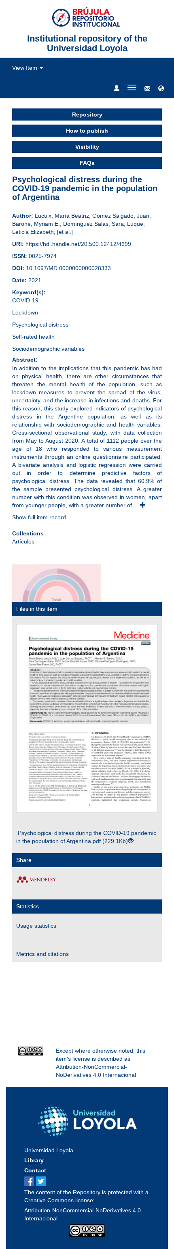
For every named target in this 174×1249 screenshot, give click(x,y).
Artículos (23, 541)
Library (34, 1160)
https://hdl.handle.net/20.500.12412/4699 (78, 244)
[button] (161, 88)
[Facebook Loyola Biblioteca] (30, 1182)
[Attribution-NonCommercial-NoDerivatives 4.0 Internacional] (31, 1051)
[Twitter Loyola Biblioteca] (42, 1182)
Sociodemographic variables (48, 349)
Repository (87, 114)
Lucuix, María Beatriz (62, 215)
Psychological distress (40, 324)
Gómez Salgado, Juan (120, 215)
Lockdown (25, 312)
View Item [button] (25, 68)
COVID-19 (25, 300)
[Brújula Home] (87, 16)
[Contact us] (147, 88)
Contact (35, 1170)
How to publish (87, 130)
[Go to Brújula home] (87, 1119)
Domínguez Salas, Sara (93, 224)
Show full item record (39, 517)
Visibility (87, 147)
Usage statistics (36, 925)
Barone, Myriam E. (36, 224)
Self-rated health (33, 336)
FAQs (87, 163)
